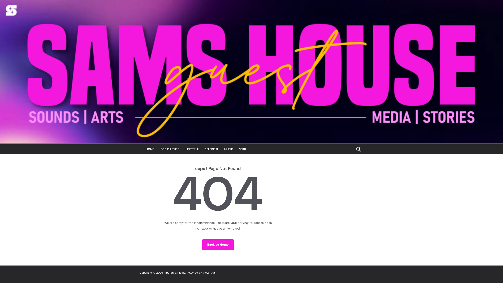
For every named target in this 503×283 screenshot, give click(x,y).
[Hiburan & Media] (251, 3)
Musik (228, 149)
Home (150, 149)
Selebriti (211, 149)
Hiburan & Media (174, 272)
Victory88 (209, 272)
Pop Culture (170, 149)
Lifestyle (192, 149)
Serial (243, 149)
